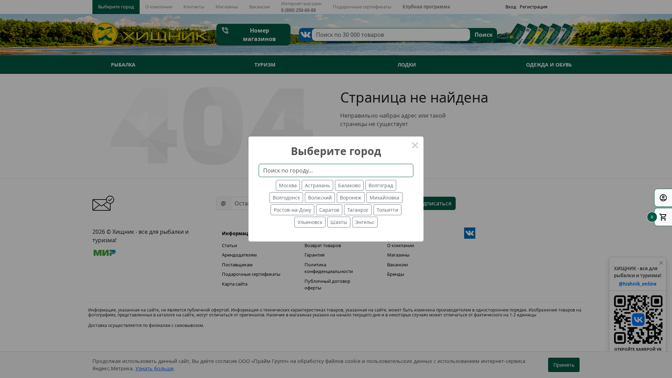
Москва (288, 185)
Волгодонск (286, 197)
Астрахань (317, 185)
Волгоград (381, 185)
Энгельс (364, 222)
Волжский (320, 197)
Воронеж (351, 197)
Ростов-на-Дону (292, 209)
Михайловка (384, 197)
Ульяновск (310, 222)
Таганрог (358, 209)
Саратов (329, 209)
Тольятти (387, 209)
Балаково (349, 185)
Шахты (338, 222)
